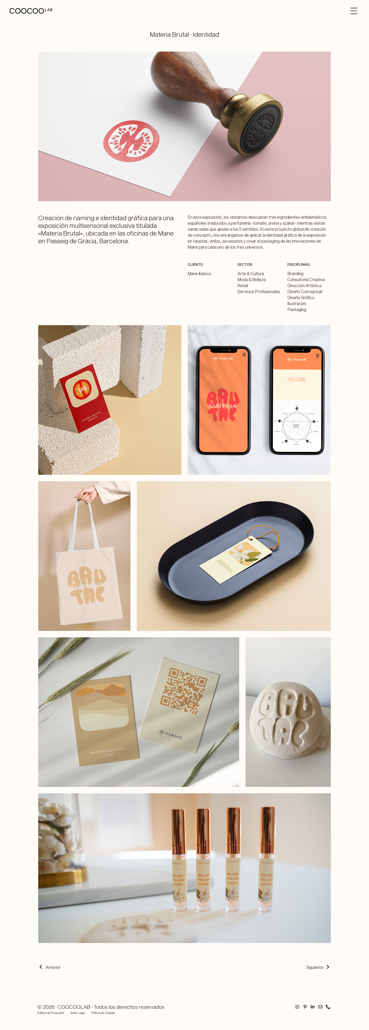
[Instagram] (297, 1007)
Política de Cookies (103, 1013)
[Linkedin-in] (312, 1007)
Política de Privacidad (50, 1013)
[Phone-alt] (328, 1007)
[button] (356, 11)
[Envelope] (320, 1007)
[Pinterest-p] (305, 1007)
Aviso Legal (77, 1013)
